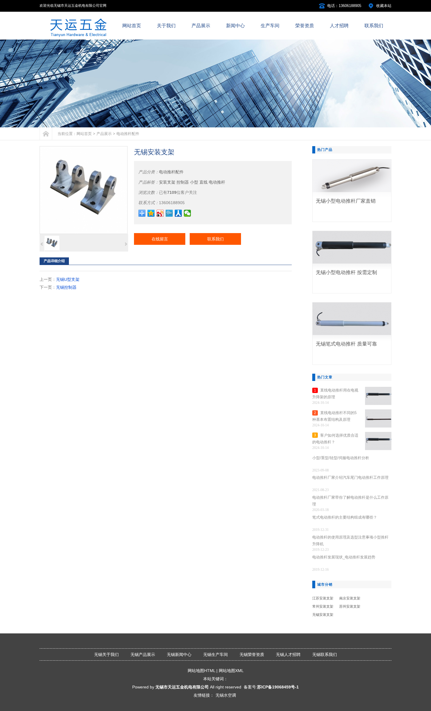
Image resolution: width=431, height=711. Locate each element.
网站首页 (84, 133)
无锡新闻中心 (179, 654)
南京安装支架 (349, 598)
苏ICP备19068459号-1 (278, 687)
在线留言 (160, 239)
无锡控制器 (66, 287)
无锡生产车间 (215, 654)
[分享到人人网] (178, 213)
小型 (194, 182)
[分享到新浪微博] (160, 213)
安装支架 (167, 182)
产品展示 (104, 133)
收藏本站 (383, 6)
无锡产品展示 (142, 654)
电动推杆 (217, 182)
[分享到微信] (187, 213)
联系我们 (215, 239)
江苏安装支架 (322, 598)
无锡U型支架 (67, 279)
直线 (203, 182)
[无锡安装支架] (84, 190)
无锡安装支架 (322, 615)
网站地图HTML (201, 670)
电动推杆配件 (127, 133)
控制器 (183, 182)
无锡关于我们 (106, 654)
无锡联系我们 (324, 654)
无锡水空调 (226, 695)
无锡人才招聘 (288, 654)
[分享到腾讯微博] (169, 213)
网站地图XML (231, 670)
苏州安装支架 (349, 606)
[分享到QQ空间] (151, 213)
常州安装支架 (322, 606)
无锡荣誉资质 (252, 654)
